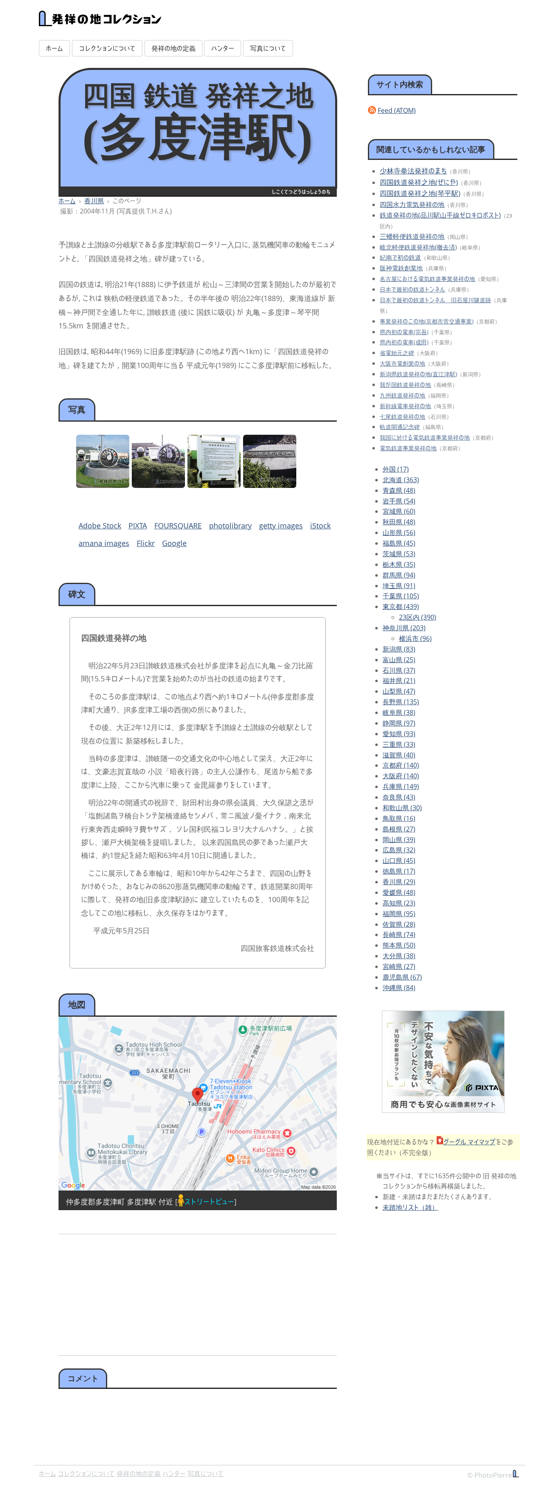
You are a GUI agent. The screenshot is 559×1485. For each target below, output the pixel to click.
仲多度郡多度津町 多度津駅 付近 (119, 1201)
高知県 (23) (399, 903)
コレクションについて (107, 48)
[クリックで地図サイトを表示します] (198, 1104)
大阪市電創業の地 (402, 363)
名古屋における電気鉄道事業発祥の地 (427, 279)
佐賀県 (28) (399, 924)
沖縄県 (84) (399, 987)
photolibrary (230, 525)
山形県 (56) (399, 532)
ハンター (222, 48)
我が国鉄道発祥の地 (405, 385)
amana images (104, 543)
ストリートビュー (209, 1201)
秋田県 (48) (399, 521)
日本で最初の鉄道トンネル (412, 289)
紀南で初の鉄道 (400, 257)
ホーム (54, 48)
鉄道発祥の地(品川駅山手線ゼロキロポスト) (440, 215)
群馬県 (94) (399, 575)
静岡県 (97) (399, 723)
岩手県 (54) (399, 500)
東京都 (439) (401, 606)
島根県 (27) (399, 829)
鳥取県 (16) (399, 818)
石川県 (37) (399, 670)
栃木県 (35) (399, 564)
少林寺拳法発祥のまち (413, 170)
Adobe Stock (100, 525)
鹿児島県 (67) (402, 977)
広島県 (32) (399, 849)
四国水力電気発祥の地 (412, 204)
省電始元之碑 (397, 353)
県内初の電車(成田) (404, 342)
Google (174, 543)
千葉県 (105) (401, 595)
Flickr (146, 543)
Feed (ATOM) (397, 110)
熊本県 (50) (399, 945)
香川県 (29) (399, 881)
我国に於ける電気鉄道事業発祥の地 (425, 437)
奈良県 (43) (399, 797)
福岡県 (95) (399, 913)
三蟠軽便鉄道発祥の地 (412, 236)
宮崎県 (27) (399, 966)
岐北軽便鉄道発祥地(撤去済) (418, 247)
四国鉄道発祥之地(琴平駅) (420, 193)
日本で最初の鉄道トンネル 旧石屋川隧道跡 (435, 300)
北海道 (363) (401, 479)
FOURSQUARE (178, 525)
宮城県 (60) (399, 511)
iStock (320, 525)
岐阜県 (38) (399, 712)
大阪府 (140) (401, 775)
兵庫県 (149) (401, 786)
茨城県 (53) (399, 553)
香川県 (94, 200)
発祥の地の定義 (173, 48)
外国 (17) (396, 469)
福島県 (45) (399, 543)
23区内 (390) (417, 617)
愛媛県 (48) (399, 892)
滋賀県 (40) (399, 754)
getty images (281, 525)
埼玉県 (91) (399, 585)
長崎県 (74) (399, 934)
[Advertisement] (127, 1292)
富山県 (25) (399, 659)
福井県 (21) (399, 680)
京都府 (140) (401, 765)
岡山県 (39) (399, 839)
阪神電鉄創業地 (401, 268)
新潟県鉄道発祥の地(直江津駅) (418, 374)
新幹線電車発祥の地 (405, 406)
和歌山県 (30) (402, 807)
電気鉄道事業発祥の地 (408, 448)
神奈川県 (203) (404, 627)
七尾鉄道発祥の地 (402, 416)
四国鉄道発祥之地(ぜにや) (419, 182)
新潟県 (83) (399, 649)
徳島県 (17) (399, 871)
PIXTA (137, 525)
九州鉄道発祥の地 (402, 395)
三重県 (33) (399, 744)
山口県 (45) (399, 860)
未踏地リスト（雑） (410, 1207)
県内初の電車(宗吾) (404, 332)
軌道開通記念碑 (400, 427)
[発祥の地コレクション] (100, 21)
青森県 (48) (399, 490)
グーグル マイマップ (469, 1141)
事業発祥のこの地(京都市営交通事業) (426, 321)
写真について (268, 48)
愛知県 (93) (399, 733)
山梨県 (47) (399, 691)
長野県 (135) (401, 701)
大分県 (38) (399, 955)
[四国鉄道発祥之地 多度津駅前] (102, 485)
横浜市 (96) (415, 638)
